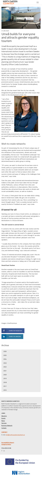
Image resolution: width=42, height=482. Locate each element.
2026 (5, 351)
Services (4, 423)
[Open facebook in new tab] (2, 451)
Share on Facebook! (15, 331)
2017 (5, 386)
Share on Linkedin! (15, 336)
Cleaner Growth (12, 2)
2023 (5, 363)
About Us (4, 416)
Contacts (3, 428)
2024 (5, 359)
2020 (5, 375)
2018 (5, 382)
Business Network (6, 425)
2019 (5, 378)
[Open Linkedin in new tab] (5, 451)
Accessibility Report (7, 442)
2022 (5, 367)
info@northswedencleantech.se (15, 435)
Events (3, 418)
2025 (5, 355)
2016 (5, 390)
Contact (4, 432)
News (3, 421)
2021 (5, 371)
